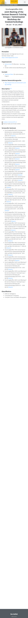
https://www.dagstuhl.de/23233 (10, 57)
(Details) (13, 135)
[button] (3, 37)
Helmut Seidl (8, 64)
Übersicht (14, 616)
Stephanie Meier (9, 74)
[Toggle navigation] (25, 2)
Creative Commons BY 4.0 (10, 122)
